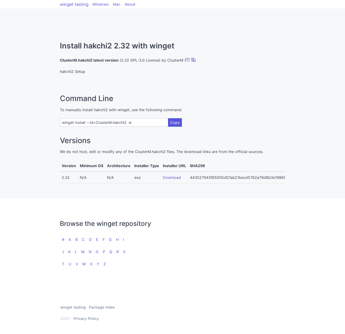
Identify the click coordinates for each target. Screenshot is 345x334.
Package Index (102, 307)
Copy (175, 122)
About (130, 4)
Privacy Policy (86, 318)
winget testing (74, 4)
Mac (116, 4)
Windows (100, 4)
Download (172, 177)
